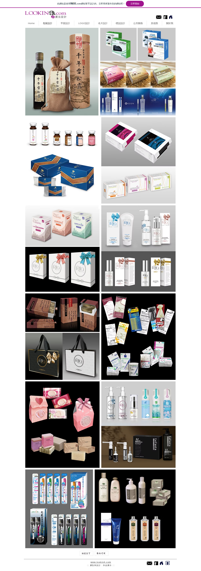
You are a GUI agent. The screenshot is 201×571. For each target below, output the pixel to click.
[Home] (171, 17)
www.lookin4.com (101, 562)
